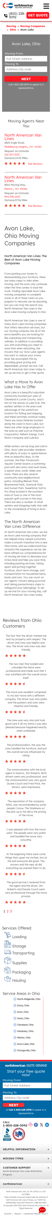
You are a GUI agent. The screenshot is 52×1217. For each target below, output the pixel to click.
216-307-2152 (12, 154)
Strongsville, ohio (26, 1050)
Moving (11, 26)
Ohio (13, 29)
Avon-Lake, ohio (26, 1044)
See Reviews (35, 163)
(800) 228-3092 (17, 15)
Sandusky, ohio (25, 1031)
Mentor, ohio (24, 1037)
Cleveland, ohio (25, 1024)
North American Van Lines (23, 136)
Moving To (12, 64)
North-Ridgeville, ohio (28, 999)
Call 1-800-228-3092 (18, 84)
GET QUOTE (38, 15)
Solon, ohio (23, 1018)
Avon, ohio (23, 1011)
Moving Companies (32, 26)
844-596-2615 (12, 196)
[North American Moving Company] (18, 10)
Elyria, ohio (23, 1005)
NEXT (26, 79)
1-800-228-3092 (15, 1124)
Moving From (14, 53)
